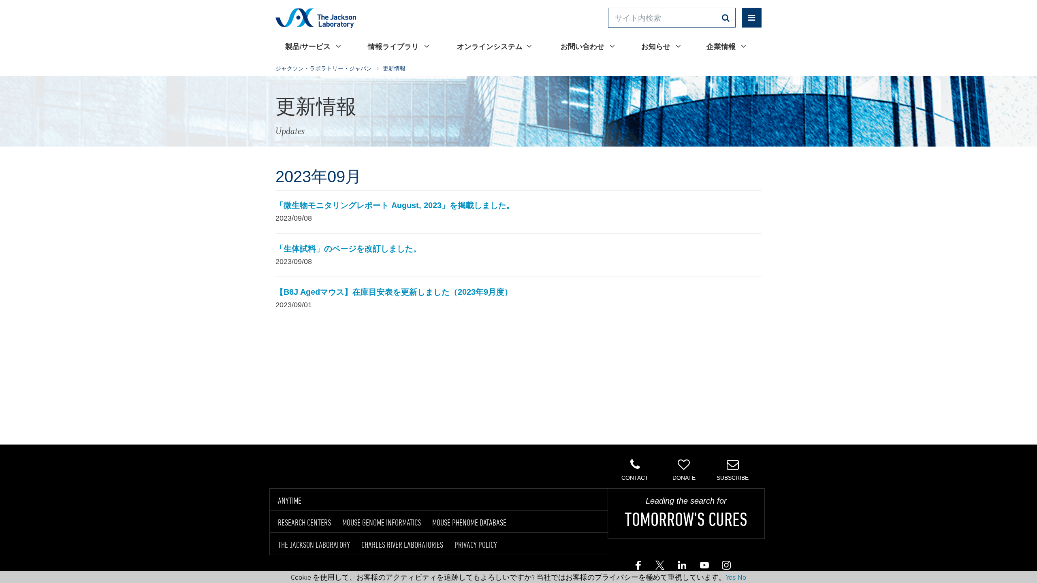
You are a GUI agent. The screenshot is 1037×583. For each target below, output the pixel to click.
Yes (731, 577)
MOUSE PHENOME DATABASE (469, 522)
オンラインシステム (490, 46)
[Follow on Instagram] (725, 567)
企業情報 (721, 46)
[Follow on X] (660, 567)
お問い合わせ (583, 46)
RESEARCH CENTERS (304, 522)
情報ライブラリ (394, 46)
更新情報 (394, 68)
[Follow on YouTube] (704, 567)
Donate (684, 477)
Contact (635, 477)
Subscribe (733, 477)
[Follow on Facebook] (638, 567)
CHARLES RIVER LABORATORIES (402, 544)
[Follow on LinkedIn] (682, 567)
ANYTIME (289, 500)
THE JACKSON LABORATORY (314, 544)
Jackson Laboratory (315, 17)
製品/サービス (308, 46)
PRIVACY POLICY (475, 544)
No (742, 577)
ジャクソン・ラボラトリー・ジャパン (323, 68)
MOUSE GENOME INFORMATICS (381, 522)
